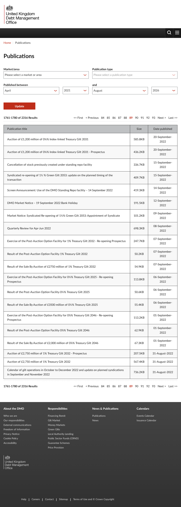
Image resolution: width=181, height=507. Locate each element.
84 (102, 117)
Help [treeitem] (23, 499)
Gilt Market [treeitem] (54, 420)
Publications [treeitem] (99, 416)
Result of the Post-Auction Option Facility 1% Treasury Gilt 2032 (47, 254)
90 (136, 117)
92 (148, 117)
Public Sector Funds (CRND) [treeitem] (63, 438)
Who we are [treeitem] (10, 416)
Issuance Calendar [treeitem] (146, 420)
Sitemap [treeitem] (63, 499)
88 (125, 117)
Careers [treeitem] (36, 499)
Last (171, 117)
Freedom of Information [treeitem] (17, 429)
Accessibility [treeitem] (10, 443)
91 (142, 117)
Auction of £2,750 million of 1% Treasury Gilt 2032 (38, 361)
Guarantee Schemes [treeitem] (59, 443)
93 (153, 117)
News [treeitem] (95, 420)
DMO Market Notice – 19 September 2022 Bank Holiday (42, 203)
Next (161, 117)
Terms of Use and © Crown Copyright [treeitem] (93, 499)
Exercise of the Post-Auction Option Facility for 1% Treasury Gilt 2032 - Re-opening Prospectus (66, 241)
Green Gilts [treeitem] (54, 429)
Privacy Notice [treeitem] (11, 434)
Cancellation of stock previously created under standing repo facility (49, 164)
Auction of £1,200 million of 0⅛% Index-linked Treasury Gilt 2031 (47, 139)
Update (19, 106)
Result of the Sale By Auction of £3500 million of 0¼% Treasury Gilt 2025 (52, 304)
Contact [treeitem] (49, 499)
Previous (93, 117)
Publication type (102, 69)
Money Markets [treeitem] (56, 425)
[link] (21, 14)
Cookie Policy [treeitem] (11, 438)
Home (7, 42)
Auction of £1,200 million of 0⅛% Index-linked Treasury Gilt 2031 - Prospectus (56, 152)
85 (108, 117)
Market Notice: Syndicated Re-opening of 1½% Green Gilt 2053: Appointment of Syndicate (63, 215)
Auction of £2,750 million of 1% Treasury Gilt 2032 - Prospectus (47, 353)
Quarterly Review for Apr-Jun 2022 (29, 228)
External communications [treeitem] (17, 425)
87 (119, 117)
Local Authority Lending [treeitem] (60, 434)
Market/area (11, 69)
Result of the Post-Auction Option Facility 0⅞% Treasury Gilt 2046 (48, 330)
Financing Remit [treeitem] (56, 416)
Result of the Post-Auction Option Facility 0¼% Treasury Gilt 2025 (48, 292)
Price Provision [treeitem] (56, 447)
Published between (16, 85)
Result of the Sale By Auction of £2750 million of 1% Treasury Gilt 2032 (51, 266)
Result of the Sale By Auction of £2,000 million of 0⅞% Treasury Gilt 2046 (52, 343)
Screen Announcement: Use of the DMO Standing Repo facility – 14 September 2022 (60, 190)
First (80, 117)
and (94, 85)
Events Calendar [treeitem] (145, 416)
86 (114, 117)
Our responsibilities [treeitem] (14, 420)
